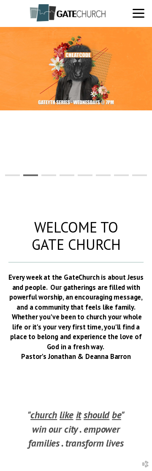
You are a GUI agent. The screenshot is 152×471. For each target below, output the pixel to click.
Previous (26, 110)
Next (126, 110)
